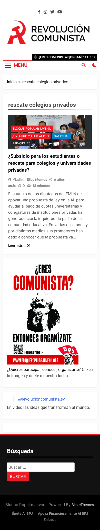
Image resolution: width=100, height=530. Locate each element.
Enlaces (50, 520)
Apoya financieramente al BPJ (63, 513)
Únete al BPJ (22, 513)
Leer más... (17, 245)
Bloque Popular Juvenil (32, 128)
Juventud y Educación (31, 136)
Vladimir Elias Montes (30, 179)
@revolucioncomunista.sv (41, 399)
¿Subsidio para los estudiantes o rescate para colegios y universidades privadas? (49, 163)
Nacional (61, 136)
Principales (22, 143)
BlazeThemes (83, 504)
